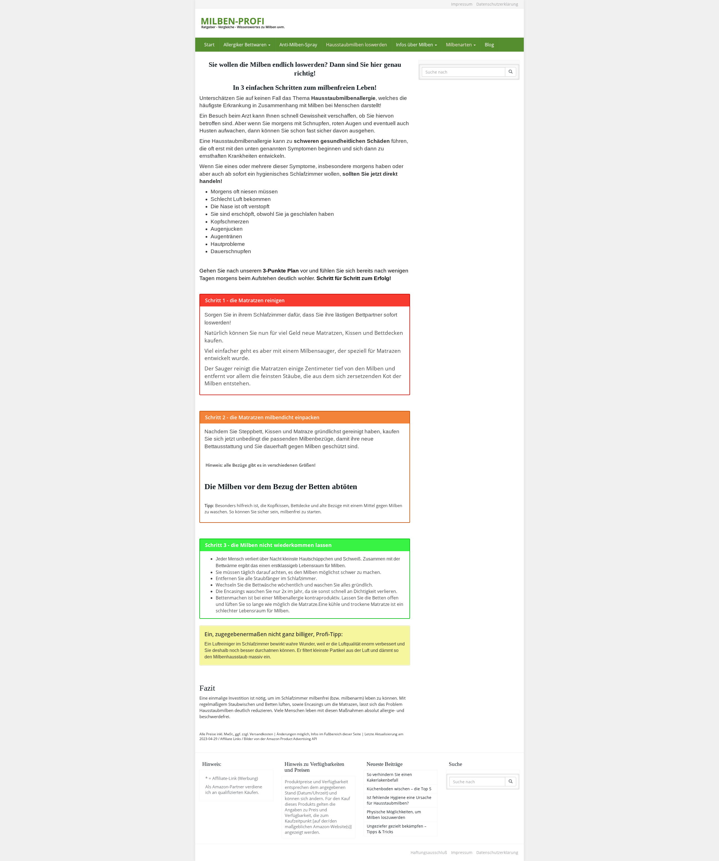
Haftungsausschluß (429, 852)
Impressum (461, 4)
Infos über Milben (415, 45)
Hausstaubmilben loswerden (356, 45)
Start (209, 45)
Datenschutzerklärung (497, 4)
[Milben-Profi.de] (250, 23)
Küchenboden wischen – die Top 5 (399, 788)
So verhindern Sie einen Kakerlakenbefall (389, 777)
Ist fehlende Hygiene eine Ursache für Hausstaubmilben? (399, 800)
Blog (489, 45)
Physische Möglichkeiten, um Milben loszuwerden (394, 814)
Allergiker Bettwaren (246, 45)
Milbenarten (459, 45)
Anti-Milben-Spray (298, 45)
